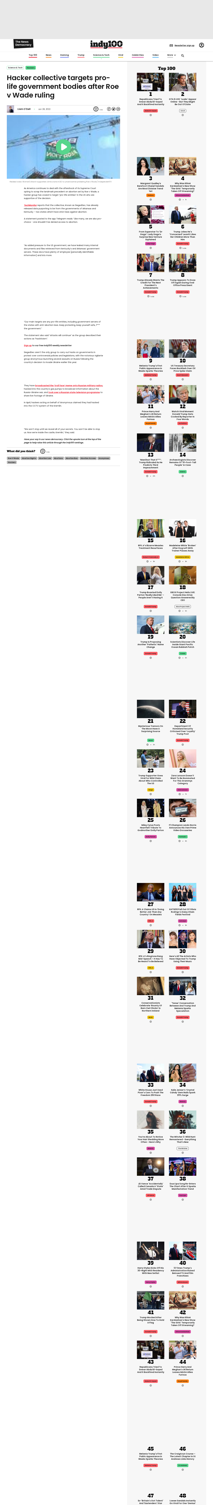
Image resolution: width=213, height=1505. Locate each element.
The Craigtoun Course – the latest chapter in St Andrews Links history (183, 1456)
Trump (81, 55)
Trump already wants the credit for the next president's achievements (150, 284)
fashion (151, 195)
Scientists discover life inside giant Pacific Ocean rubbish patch (182, 644)
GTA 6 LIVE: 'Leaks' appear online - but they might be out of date (182, 102)
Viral (120, 55)
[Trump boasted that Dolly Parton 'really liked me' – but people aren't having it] (150, 574)
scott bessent (182, 375)
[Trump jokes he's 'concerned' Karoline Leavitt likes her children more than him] (182, 214)
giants (182, 472)
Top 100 (33, 55)
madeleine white (182, 557)
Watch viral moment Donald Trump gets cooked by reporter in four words (182, 415)
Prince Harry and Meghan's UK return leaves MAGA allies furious (150, 415)
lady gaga (150, 244)
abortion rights (29, 458)
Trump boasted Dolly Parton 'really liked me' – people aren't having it (150, 595)
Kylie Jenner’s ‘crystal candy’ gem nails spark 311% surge (182, 1092)
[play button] (63, 147)
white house (183, 1282)
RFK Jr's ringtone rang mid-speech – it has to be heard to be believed (150, 959)
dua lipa (182, 1195)
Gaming (64, 55)
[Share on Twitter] (113, 109)
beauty (182, 1101)
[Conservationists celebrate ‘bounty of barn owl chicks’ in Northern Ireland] (150, 986)
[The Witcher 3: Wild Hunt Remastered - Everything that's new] (182, 1119)
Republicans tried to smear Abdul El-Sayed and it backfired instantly (150, 102)
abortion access (88, 458)
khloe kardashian (183, 195)
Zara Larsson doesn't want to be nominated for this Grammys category (182, 779)
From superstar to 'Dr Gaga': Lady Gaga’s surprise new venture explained (150, 235)
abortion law (45, 458)
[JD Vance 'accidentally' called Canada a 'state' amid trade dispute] (150, 1166)
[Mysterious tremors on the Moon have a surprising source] (150, 708)
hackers (30, 68)
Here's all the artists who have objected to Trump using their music (182, 959)
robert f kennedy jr (150, 557)
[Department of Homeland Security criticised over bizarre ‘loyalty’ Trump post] (182, 708)
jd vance (150, 1195)
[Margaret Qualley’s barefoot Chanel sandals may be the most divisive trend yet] (150, 165)
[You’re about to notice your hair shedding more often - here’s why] (150, 1119)
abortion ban (72, 458)
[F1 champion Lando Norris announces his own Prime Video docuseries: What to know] (182, 807)
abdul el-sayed (150, 111)
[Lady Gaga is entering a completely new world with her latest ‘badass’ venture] (150, 214)
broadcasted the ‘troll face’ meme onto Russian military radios (69, 385)
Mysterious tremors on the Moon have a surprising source (150, 729)
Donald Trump (150, 472)
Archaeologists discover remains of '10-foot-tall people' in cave (182, 462)
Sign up (28, 345)
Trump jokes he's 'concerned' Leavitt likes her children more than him (182, 235)
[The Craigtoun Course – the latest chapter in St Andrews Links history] (182, 1436)
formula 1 (182, 837)
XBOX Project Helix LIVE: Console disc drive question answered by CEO (182, 596)
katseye (182, 921)
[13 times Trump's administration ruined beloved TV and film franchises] (182, 1250)
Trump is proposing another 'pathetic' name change (151, 644)
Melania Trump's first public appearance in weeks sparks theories (150, 368)
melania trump (150, 375)
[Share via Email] (118, 109)
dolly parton (150, 837)
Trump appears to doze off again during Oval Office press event (182, 283)
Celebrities (138, 55)
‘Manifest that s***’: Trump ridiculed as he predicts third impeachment (150, 463)
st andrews (182, 1465)
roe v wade (13, 458)
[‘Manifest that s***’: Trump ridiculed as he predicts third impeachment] (150, 442)
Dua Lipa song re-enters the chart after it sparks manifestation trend (183, 1186)
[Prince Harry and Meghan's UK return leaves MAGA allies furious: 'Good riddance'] (150, 394)
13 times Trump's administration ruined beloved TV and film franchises (183, 1272)
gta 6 (183, 111)
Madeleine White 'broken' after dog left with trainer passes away (182, 548)
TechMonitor (30, 205)
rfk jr (151, 921)
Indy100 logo (106, 44)
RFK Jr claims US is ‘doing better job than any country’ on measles (150, 912)
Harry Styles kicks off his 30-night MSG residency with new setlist (151, 1270)
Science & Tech (101, 55)
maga (151, 790)
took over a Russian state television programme (74, 392)
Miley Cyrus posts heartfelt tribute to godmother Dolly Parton (151, 828)
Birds (151, 1017)
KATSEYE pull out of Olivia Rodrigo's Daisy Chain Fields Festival (182, 912)
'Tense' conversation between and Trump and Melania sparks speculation (183, 1007)
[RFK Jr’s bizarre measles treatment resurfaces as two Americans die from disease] (150, 528)
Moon (151, 740)
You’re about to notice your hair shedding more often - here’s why (151, 1139)
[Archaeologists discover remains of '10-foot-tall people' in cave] (182, 442)
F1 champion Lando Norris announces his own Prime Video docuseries (182, 828)
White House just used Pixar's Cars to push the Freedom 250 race (150, 1092)
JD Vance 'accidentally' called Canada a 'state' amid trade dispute (150, 1186)
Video (155, 55)
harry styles (150, 1282)
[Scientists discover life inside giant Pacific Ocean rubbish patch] (182, 624)
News (48, 55)
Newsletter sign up (184, 45)
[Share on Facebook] (109, 109)
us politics (183, 423)
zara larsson (183, 790)
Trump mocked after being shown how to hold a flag (150, 1320)
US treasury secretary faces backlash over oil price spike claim (182, 368)
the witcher (182, 1148)
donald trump (182, 244)
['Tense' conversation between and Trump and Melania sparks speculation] (182, 985)
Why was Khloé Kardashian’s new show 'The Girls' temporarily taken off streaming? (182, 187)
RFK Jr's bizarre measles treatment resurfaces (150, 546)
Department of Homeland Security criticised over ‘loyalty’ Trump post (182, 730)
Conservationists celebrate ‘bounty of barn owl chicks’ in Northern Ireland (150, 1007)
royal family (150, 423)
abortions (58, 458)
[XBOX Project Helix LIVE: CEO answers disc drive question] (182, 574)
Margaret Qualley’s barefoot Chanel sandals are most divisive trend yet (150, 187)
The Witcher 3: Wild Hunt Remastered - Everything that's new (183, 1139)
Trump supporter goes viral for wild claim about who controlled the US (150, 779)
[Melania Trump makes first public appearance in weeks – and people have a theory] (150, 348)
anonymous (104, 458)
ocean (182, 653)
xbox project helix (183, 607)
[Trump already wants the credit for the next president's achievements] (150, 262)
